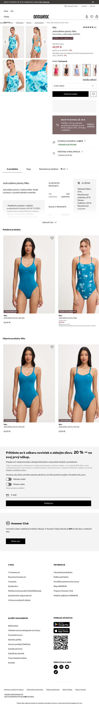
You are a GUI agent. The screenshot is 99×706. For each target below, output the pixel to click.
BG (5, 697)
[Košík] (96, 16)
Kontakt (11, 663)
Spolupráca (13, 586)
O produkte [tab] (12, 169)
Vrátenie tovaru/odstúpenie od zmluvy (24, 630)
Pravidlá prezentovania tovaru (66, 581)
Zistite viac (15, 541)
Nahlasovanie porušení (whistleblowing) (24, 591)
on (12, 11)
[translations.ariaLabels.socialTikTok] (56, 672)
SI (23, 697)
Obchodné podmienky (63, 572)
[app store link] (61, 630)
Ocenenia (12, 581)
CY (8, 697)
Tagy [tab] (28, 169)
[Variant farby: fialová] (67, 70)
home (7, 22)
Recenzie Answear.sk (17, 577)
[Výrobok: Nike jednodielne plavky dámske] (29, 274)
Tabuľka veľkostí (89, 79)
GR (12, 697)
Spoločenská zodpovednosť (19, 595)
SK (25, 697)
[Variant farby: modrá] (77, 70)
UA (27, 697)
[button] (74, 86)
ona (6, 11)
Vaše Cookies (67, 690)
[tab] (53, 169)
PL (20, 697)
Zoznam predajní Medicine (19, 644)
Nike (54, 27)
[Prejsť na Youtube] (67, 667)
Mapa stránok (80, 690)
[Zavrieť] (93, 2)
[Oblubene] (91, 16)
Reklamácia (13, 626)
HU (16, 697)
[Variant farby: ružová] (56, 70)
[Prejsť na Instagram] (61, 667)
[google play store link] (61, 624)
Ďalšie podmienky (61, 577)
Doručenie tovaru (15, 635)
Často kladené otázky (17, 658)
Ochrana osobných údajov (19, 600)
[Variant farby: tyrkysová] (87, 70)
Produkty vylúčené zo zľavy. (16, 470)
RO (22, 697)
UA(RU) (31, 697)
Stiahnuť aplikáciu (91, 125)
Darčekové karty (15, 649)
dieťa (6, 16)
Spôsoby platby (14, 639)
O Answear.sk (14, 572)
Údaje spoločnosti (53, 690)
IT (18, 697)
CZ (10, 697)
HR (14, 697)
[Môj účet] (86, 16)
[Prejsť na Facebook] (56, 667)
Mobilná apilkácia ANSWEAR (66, 595)
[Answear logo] (41, 16)
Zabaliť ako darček (16, 653)
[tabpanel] (49, 198)
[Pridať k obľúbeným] (93, 94)
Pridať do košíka (70, 94)
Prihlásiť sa (48, 503)
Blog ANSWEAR (60, 586)
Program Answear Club (63, 591)
